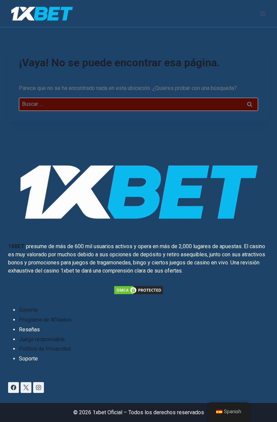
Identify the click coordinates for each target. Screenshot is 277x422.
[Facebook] (13, 387)
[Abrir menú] (262, 13)
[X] (26, 387)
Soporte (28, 310)
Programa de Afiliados (45, 319)
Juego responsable (42, 339)
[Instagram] (38, 387)
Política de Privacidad (45, 349)
